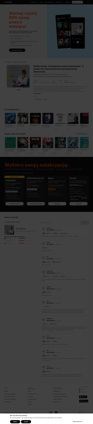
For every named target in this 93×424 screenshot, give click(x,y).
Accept (26, 421)
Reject (15, 421)
